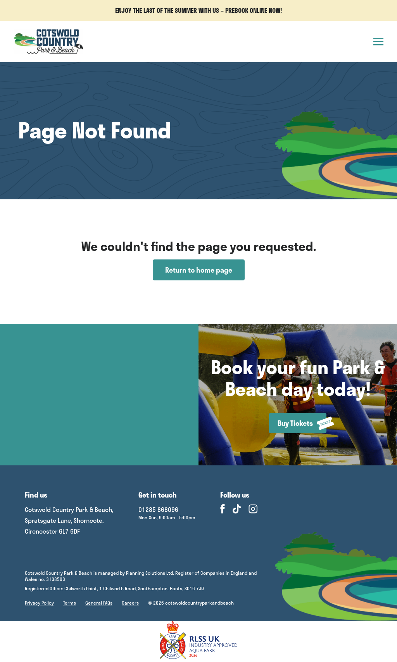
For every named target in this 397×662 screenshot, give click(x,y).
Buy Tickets (295, 423)
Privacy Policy (39, 603)
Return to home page (198, 269)
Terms (69, 603)
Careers (130, 603)
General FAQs (98, 603)
